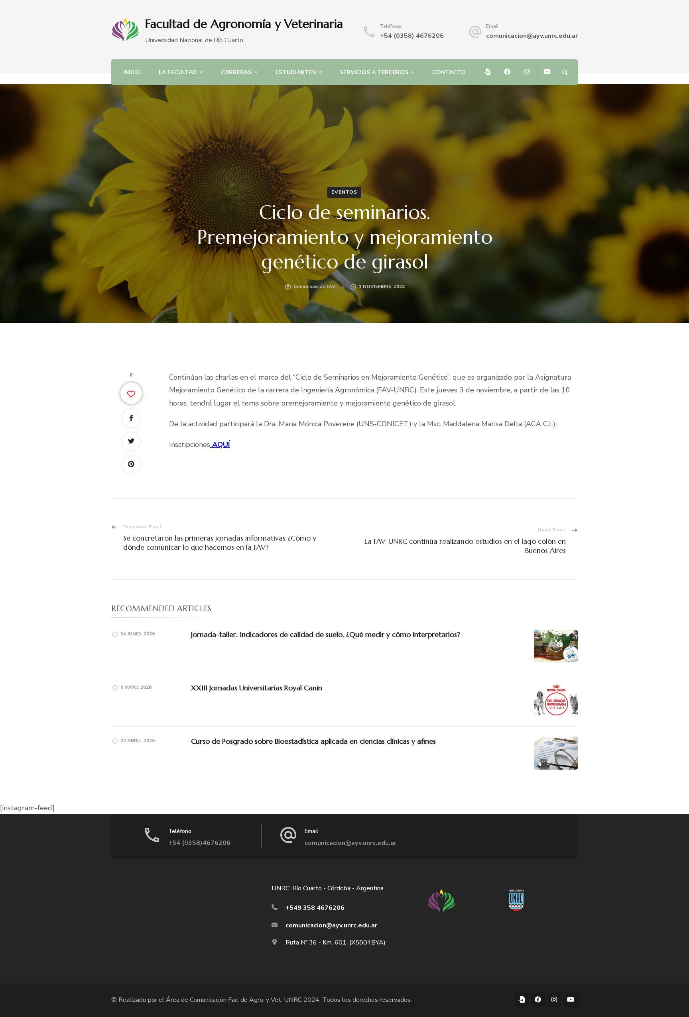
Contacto (449, 72)
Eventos (344, 192)
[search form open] (565, 72)
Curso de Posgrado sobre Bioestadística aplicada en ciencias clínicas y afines (313, 741)
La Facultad (178, 72)
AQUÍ (220, 444)
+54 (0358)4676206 (199, 843)
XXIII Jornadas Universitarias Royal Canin (256, 687)
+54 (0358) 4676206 (412, 35)
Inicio (132, 72)
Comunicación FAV (314, 286)
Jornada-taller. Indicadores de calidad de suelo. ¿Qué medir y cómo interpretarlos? (325, 634)
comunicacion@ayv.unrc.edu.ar (532, 35)
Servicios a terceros (374, 72)
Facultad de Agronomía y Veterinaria (244, 23)
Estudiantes (296, 72)
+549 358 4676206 (314, 907)
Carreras (236, 72)
